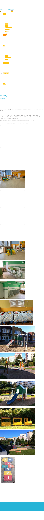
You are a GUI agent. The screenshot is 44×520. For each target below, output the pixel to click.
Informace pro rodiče (8, 27)
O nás (4, 45)
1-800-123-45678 (4, 9)
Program (6, 59)
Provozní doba (6, 63)
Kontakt (4, 84)
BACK (6, 24)
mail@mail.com (11, 9)
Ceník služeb (6, 73)
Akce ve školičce (7, 29)
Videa (6, 33)
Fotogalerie (7, 31)
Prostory (5, 35)
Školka (4, 14)
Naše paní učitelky (8, 57)
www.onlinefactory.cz (12, 510)
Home (1, 98)
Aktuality (6, 26)
